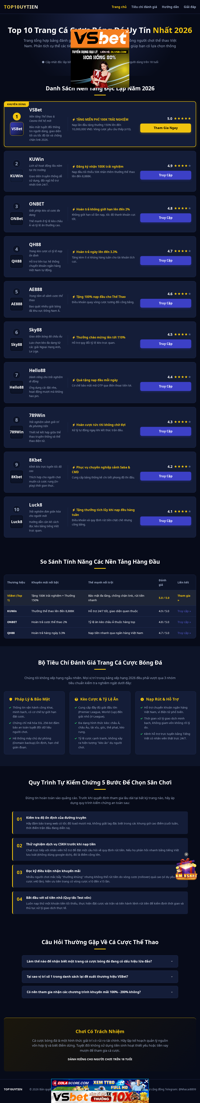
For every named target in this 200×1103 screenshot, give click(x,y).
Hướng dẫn (170, 7)
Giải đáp (190, 7)
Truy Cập (165, 175)
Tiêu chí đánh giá (144, 7)
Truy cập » (184, 611)
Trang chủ (119, 7)
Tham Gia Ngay (166, 128)
